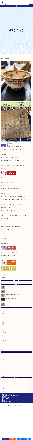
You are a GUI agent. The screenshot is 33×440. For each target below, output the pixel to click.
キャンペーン (12, 439)
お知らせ (3, 350)
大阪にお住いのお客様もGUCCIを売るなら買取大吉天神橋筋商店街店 (13, 302)
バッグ (3, 315)
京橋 (2, 363)
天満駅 (3, 359)
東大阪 (3, 364)
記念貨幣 (3, 322)
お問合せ (9, 405)
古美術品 (3, 331)
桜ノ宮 (3, 373)
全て (2, 308)
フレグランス (4, 340)
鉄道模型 (3, 327)
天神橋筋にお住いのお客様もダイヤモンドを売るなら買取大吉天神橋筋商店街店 (14, 290)
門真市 (3, 372)
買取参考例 (27, 439)
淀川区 (3, 370)
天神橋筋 (3, 354)
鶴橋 (2, 353)
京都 (2, 358)
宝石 (2, 310)
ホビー (3, 348)
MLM (2, 342)
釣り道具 (3, 338)
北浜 (2, 368)
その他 (3, 349)
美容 (2, 344)
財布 (2, 314)
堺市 (2, 369)
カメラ (3, 318)
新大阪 (3, 355)
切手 (2, 326)
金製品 (3, 312)
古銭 (2, 324)
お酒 (2, 325)
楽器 (2, 339)
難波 (2, 361)
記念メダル (3, 323)
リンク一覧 (22, 405)
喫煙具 (3, 334)
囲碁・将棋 (3, 347)
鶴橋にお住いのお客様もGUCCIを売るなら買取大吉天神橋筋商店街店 (13, 294)
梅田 (2, 371)
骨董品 (3, 330)
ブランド (3, 316)
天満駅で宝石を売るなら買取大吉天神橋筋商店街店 (11, 298)
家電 (2, 333)
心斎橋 (3, 375)
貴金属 (3, 309)
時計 (2, 317)
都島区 (3, 367)
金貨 (2, 321)
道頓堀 (3, 376)
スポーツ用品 (4, 332)
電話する (5, 439)
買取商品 (20, 439)
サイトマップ (19, 405)
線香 (2, 335)
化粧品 (3, 341)
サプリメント (4, 343)
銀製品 (3, 313)
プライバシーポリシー (14, 405)
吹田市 (3, 360)
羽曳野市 (3, 362)
